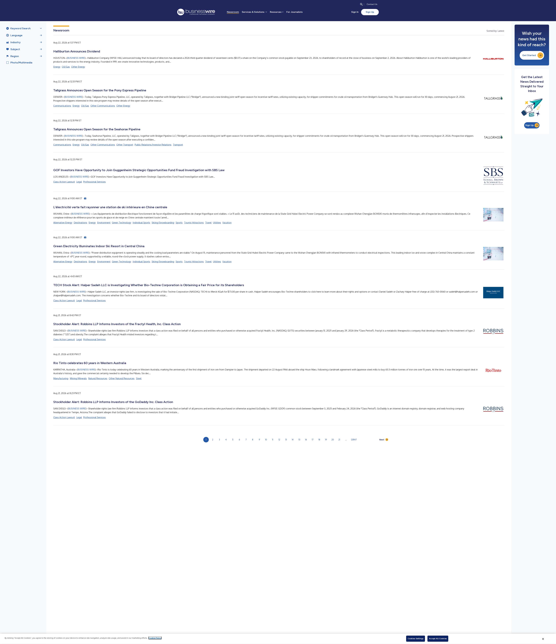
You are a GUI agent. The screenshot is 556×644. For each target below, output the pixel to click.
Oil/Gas (66, 66)
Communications (62, 105)
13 (286, 439)
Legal (79, 181)
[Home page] (196, 12)
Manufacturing (60, 378)
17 (312, 439)
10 (266, 439)
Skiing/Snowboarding (163, 222)
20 (332, 439)
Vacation (227, 222)
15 (299, 439)
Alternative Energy (62, 222)
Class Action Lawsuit (64, 181)
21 (339, 439)
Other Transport (124, 144)
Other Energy (78, 66)
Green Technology (121, 222)
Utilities (217, 222)
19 (326, 439)
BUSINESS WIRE (76, 57)
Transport (178, 144)
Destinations (80, 222)
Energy (56, 66)
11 (272, 439)
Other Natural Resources (122, 378)
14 (292, 439)
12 (279, 439)
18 (319, 439)
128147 (354, 439)
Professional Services (94, 181)
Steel (138, 378)
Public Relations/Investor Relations (153, 144)
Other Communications (102, 105)
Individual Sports (141, 222)
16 (306, 439)
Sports (179, 222)
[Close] (543, 639)
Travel (208, 222)
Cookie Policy (155, 638)
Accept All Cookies (438, 638)
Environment (103, 222)
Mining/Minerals (78, 378)
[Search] (361, 4)
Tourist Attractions (194, 222)
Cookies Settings (415, 638)
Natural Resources (97, 378)
